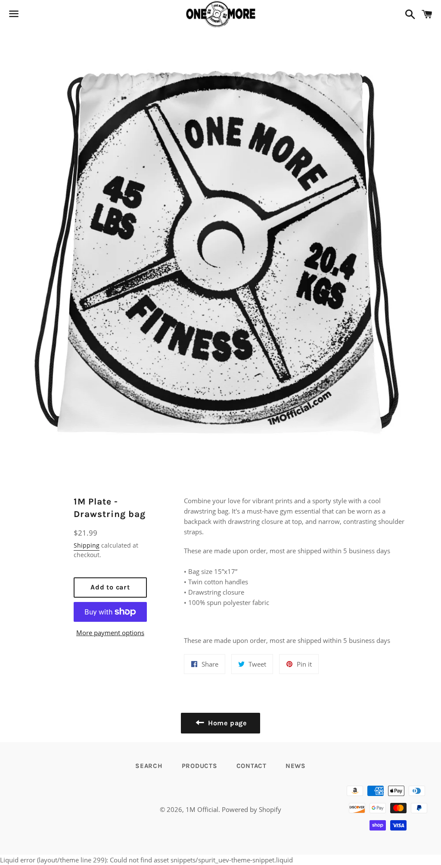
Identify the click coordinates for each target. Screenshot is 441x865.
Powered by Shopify (251, 809)
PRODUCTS (199, 766)
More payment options (110, 632)
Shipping (86, 545)
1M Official (202, 809)
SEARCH (149, 766)
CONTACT (251, 766)
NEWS (296, 766)
